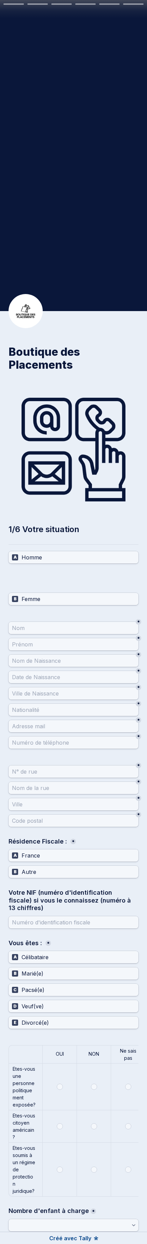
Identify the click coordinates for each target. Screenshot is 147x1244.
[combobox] (73, 742)
